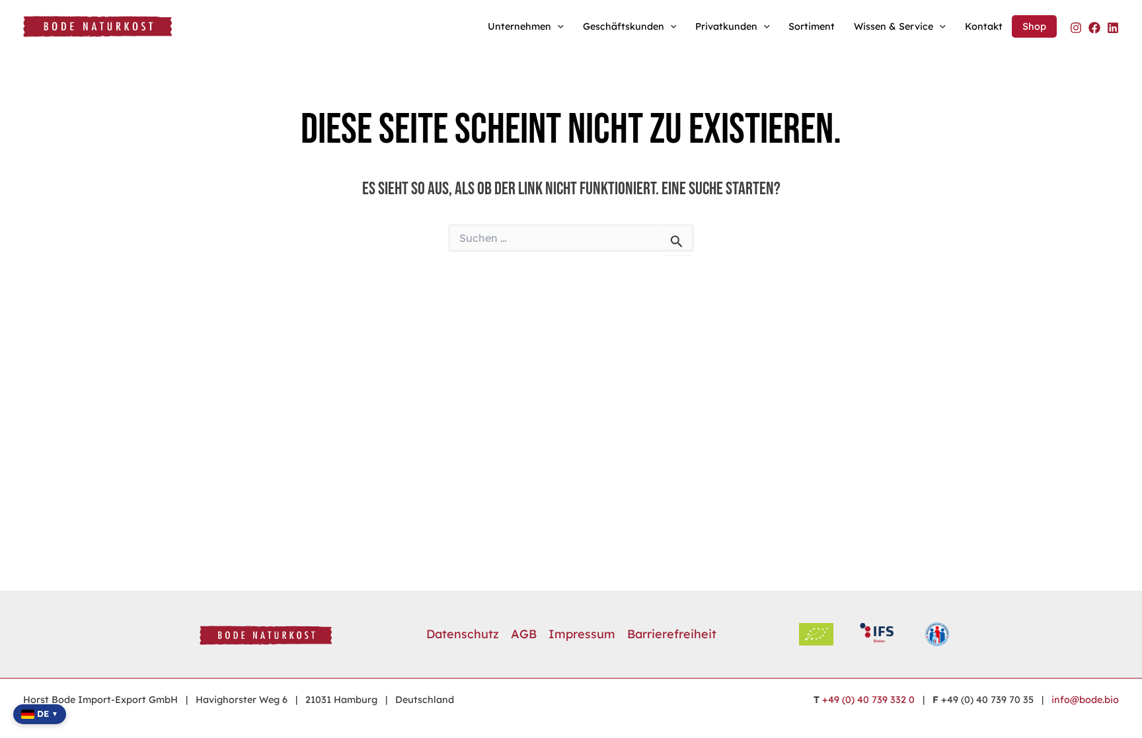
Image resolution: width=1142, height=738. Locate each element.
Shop (1034, 26)
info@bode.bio (1085, 700)
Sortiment (811, 26)
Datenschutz (462, 634)
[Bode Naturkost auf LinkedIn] (1113, 28)
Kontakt (984, 26)
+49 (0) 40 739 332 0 (868, 700)
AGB (524, 634)
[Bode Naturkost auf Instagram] (1076, 28)
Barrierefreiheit (671, 634)
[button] (557, 26)
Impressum (582, 634)
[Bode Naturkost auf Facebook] (1094, 28)
